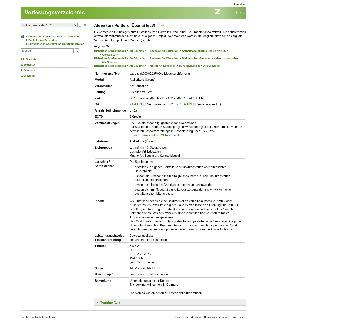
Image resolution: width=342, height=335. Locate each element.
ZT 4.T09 (136, 104)
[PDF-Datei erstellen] (162, 25)
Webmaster (239, 317)
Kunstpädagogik (189, 65)
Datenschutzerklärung (188, 317)
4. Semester (28, 70)
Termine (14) (110, 302)
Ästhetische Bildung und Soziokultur (205, 51)
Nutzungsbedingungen (216, 317)
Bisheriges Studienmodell (44, 36)
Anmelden (239, 4)
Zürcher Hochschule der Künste (39, 317)
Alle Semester (29, 59)
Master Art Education (163, 65)
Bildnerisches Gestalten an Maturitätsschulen (56, 44)
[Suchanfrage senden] (77, 50)
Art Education (72, 36)
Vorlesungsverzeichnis (55, 12)
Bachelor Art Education (42, 40)
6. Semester (28, 75)
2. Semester (28, 64)
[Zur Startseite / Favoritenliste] (23, 36)
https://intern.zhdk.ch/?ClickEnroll (154, 135)
